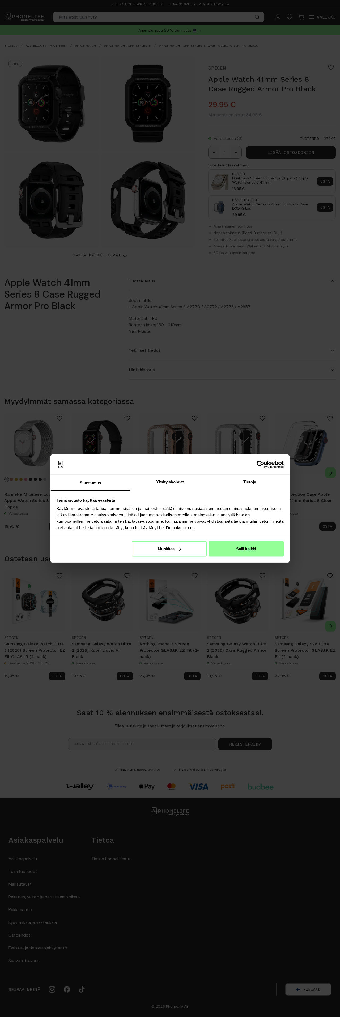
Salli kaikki (246, 548)
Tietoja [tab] (249, 482)
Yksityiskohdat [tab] (170, 482)
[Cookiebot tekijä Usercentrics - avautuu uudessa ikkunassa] (260, 465)
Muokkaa (166, 548)
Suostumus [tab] (90, 482)
